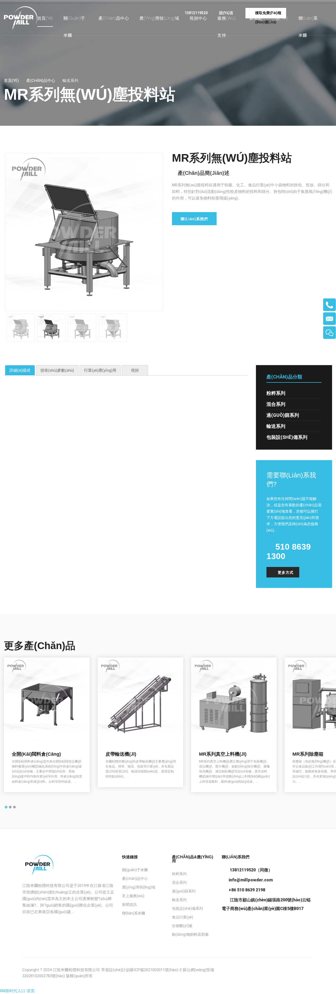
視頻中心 (198, 18)
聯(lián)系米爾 (308, 27)
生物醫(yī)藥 (182, 926)
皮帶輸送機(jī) (121, 754)
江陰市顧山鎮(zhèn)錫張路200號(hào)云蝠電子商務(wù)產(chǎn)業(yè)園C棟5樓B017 (266, 904)
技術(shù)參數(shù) (57, 370)
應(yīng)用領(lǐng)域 (159, 18)
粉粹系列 (275, 393)
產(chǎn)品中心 (113, 18)
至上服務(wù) (133, 896)
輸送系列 (275, 426)
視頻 (135, 370)
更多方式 (285, 572)
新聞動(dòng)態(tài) (268, 18)
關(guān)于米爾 (74, 27)
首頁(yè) (45, 18)
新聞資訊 (129, 904)
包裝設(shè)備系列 (286, 437)
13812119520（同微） (250, 869)
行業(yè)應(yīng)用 (100, 370)
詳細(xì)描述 (19, 370)
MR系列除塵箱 (307, 754)
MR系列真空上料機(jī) (222, 754)
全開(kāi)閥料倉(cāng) (36, 754)
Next (171, 233)
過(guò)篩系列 (282, 415)
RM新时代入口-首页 (17, 990)
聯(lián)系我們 (194, 219)
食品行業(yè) (182, 917)
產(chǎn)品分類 (284, 377)
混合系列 (275, 404)
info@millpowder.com (251, 879)
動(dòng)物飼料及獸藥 (190, 934)
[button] (6, 807)
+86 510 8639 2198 (247, 889)
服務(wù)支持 (226, 27)
